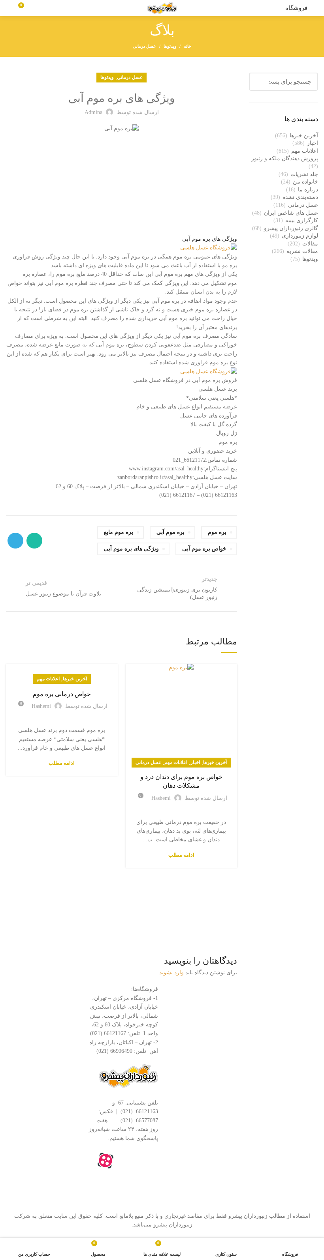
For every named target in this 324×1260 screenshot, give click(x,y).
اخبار (195, 762)
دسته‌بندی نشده (300, 197)
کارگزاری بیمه (301, 220)
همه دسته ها (223, 991)
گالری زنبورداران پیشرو (291, 228)
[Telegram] (148, 1183)
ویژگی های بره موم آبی (131, 549)
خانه (187, 46)
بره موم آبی (170, 532)
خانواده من (305, 182)
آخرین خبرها (215, 762)
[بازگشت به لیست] (122, 588)
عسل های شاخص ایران (291, 213)
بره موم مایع (118, 532)
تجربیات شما (222, 1032)
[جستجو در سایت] (259, 82)
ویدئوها (170, 46)
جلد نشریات (304, 174)
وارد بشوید (171, 972)
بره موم (217, 532)
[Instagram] (127, 1160)
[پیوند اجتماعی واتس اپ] (34, 541)
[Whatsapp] (148, 1160)
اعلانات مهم (175, 762)
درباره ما (308, 190)
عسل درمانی (144, 46)
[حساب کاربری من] (9, 8)
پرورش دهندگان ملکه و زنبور (284, 158)
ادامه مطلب (181, 854)
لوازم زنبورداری (300, 236)
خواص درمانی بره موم (62, 694)
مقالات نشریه (302, 251)
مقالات (310, 244)
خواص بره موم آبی (204, 549)
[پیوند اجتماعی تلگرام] (15, 541)
